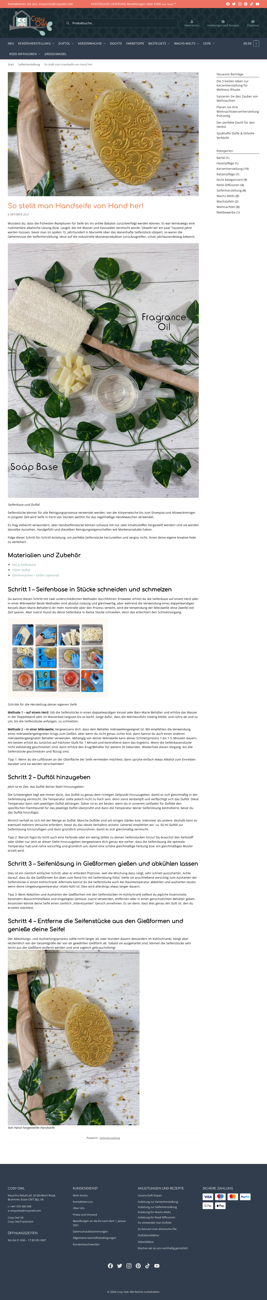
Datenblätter (146, 1242)
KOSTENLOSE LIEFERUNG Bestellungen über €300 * (133, 4)
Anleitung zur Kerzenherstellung (158, 1202)
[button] (249, 43)
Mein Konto (191, 25)
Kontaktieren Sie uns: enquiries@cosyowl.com (40, 4)
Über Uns (78, 1208)
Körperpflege (226, 174)
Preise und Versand (85, 1214)
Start (11, 64)
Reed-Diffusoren (228, 185)
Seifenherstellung (29, 64)
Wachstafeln (225, 201)
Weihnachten (226, 207)
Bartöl (221, 158)
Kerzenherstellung (230, 169)
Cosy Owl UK (16, 1217)
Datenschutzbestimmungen (90, 1231)
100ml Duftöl (21, 570)
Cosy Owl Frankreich (20, 1221)
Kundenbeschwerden (86, 1244)
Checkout (253, 25)
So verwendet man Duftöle (154, 1222)
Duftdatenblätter (148, 1235)
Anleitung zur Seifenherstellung (157, 1207)
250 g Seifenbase (24, 565)
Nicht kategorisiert (230, 180)
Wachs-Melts (226, 196)
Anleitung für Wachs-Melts (154, 1212)
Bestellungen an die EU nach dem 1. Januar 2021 (99, 1223)
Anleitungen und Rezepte (223, 25)
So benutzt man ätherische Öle (157, 1229)
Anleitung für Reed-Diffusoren (156, 1217)
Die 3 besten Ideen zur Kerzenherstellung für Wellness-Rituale (233, 85)
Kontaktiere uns (83, 1202)
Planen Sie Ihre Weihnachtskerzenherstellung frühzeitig (238, 111)
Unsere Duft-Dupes (150, 1195)
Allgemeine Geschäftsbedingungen (94, 1238)
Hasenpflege (225, 163)
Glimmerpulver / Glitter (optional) (35, 575)
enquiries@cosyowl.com (26, 1210)
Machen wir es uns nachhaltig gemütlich (163, 1248)
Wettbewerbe (226, 212)
